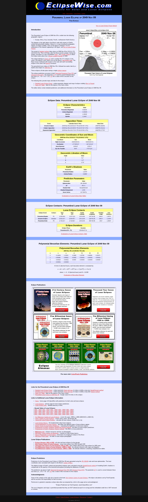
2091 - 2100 (69, 414)
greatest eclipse (44, 51)
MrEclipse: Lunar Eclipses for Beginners (47, 433)
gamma (48, 63)
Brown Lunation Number (56, 56)
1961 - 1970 (45, 411)
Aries (56, 54)
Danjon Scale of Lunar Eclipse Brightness (47, 426)
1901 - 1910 (37, 409)
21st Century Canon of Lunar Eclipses (77, 478)
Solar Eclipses (69, 13)
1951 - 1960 (37, 411)
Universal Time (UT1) (37, 75)
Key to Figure (90, 83)
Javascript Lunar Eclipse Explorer (45, 420)
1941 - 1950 (69, 409)
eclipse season (61, 70)
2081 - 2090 (61, 414)
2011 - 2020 (45, 412)
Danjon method (95, 392)
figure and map (68, 390)
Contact (83, 13)
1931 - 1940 (61, 409)
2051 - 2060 (37, 414)
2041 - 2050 (69, 412)
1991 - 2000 (69, 411)
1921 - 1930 (53, 409)
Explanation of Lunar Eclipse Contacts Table (74, 234)
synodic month (65, 54)
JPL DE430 (85, 461)
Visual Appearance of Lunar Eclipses (46, 424)
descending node (67, 60)
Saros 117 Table (40, 85)
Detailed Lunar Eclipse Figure (43, 83)
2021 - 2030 (53, 412)
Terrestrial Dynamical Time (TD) (64, 73)
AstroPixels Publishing (79, 374)
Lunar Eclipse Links (41, 405)
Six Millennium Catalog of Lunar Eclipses (47, 417)
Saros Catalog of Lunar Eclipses (44, 418)
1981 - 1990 (61, 411)
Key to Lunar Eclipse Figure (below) (106, 26)
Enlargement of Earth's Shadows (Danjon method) (49, 429)
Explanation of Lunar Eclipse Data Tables (74, 196)
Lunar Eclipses (77, 13)
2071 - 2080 (53, 414)
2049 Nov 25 (48, 67)
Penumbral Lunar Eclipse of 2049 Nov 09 (47, 395)
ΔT (54, 75)
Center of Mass (68, 463)
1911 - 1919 (45, 409)
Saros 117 (48, 59)
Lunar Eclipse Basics (41, 423)
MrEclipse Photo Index (42, 436)
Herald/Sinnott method (96, 390)
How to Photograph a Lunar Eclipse (45, 435)
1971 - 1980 (53, 411)
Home (64, 13)
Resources (83, 497)
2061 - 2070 (45, 414)
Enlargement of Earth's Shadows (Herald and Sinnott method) (53, 427)
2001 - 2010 (37, 412)
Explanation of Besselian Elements (74, 275)
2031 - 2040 (61, 412)
